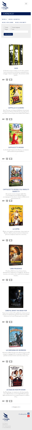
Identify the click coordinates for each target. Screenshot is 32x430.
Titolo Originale (16, 27)
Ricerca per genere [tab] (7, 22)
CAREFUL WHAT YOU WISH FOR (16, 310)
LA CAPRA (16, 229)
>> (19, 407)
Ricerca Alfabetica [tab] (14, 19)
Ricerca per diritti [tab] (20, 22)
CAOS (16, 68)
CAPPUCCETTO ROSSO (16, 147)
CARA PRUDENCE (16, 268)
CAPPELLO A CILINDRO (16, 108)
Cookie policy (23, 414)
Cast (13, 29)
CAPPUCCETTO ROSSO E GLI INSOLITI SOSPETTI (16, 190)
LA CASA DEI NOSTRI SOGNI (16, 390)
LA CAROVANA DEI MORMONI (16, 350)
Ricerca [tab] (4, 19)
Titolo (6, 27)
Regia (6, 29)
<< (12, 407)
